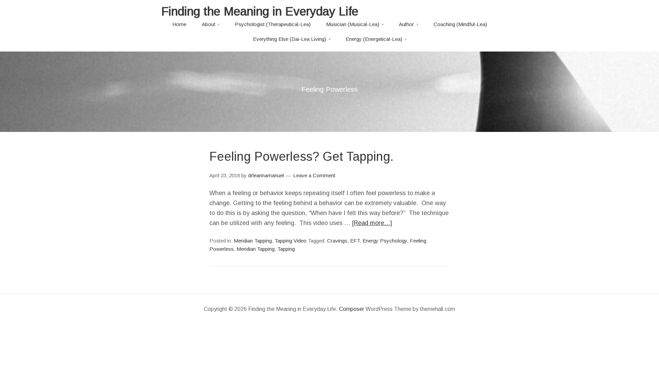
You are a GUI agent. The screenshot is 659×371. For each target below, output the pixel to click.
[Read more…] (372, 223)
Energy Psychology (384, 241)
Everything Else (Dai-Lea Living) (289, 39)
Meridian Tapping (253, 241)
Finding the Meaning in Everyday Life (259, 11)
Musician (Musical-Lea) (352, 24)
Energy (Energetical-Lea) (374, 39)
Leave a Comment (314, 175)
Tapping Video (291, 241)
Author (406, 24)
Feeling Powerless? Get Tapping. (301, 156)
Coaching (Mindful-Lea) (460, 24)
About (208, 24)
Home (179, 24)
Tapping (286, 249)
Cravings (337, 241)
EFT (355, 241)
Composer (351, 309)
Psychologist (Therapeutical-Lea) (273, 24)
